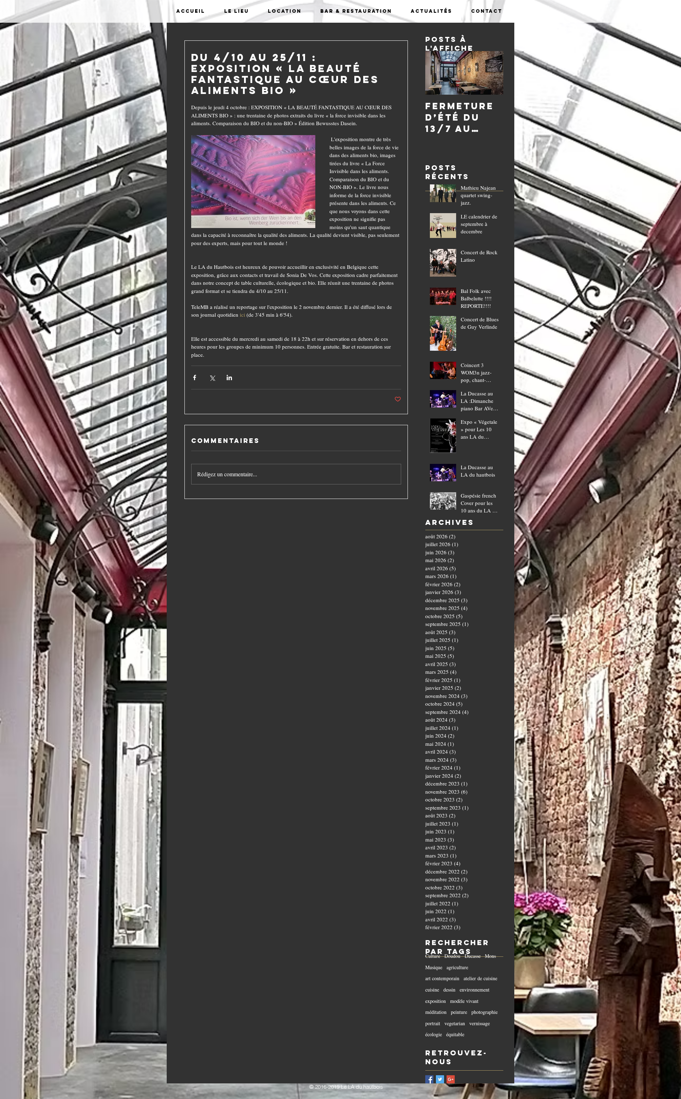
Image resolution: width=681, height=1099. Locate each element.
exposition (435, 1001)
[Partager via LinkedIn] (229, 377)
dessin (449, 989)
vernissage (479, 1023)
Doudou (452, 956)
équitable (455, 1034)
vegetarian (454, 1023)
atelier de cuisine (480, 978)
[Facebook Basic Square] (429, 1079)
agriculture (457, 967)
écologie (433, 1034)
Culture (432, 956)
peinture (459, 1012)
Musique (433, 967)
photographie (484, 1012)
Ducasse (473, 956)
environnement (474, 989)
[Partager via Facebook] (194, 377)
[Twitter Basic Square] (440, 1079)
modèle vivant (464, 1001)
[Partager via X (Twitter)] (212, 377)
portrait (432, 1023)
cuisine (432, 989)
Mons (490, 956)
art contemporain (442, 978)
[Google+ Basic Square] (451, 1079)
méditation (436, 1012)
